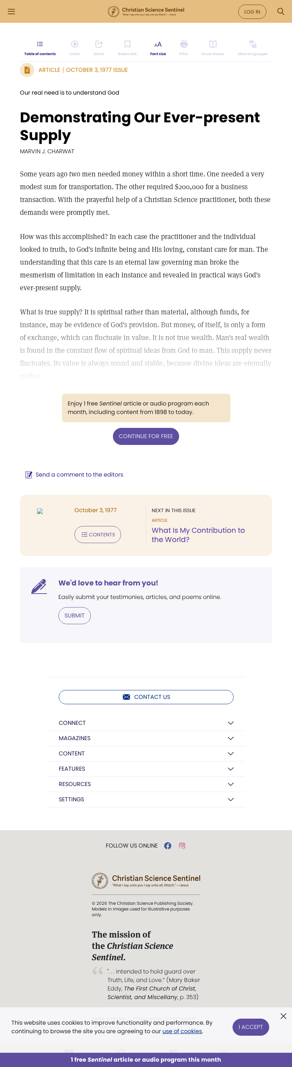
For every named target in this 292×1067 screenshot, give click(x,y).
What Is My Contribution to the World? (198, 535)
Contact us (152, 697)
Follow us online (132, 846)
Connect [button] (72, 723)
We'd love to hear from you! (108, 583)
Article (49, 70)
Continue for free (146, 436)
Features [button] (72, 769)
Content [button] (72, 753)
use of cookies (182, 1031)
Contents (102, 534)
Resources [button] (75, 784)
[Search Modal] (280, 11)
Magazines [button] (74, 738)
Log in (252, 11)
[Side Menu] (11, 11)
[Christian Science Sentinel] (146, 11)
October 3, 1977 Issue (97, 70)
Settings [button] (71, 799)
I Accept (251, 1027)
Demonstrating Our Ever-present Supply (140, 126)
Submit (74, 615)
